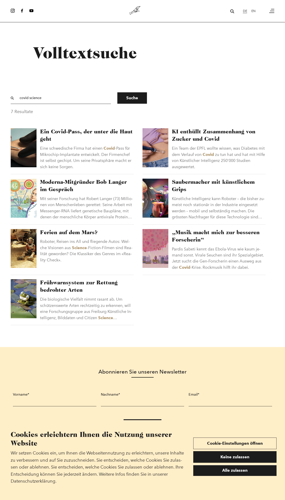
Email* (194, 394)
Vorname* (21, 394)
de (245, 11)
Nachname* (110, 394)
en (253, 11)
